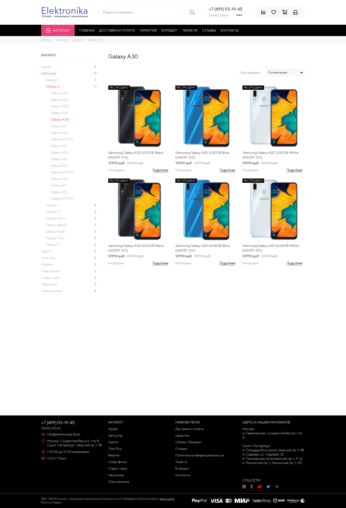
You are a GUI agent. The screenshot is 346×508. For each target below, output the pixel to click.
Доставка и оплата (117, 30)
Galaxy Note (55, 218)
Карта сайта (167, 498)
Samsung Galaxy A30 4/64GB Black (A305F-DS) (136, 248)
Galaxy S (52, 80)
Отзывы (209, 30)
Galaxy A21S (60, 106)
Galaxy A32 (59, 132)
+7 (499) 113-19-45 (225, 9)
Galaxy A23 (59, 113)
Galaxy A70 (59, 179)
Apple (46, 67)
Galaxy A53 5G (62, 172)
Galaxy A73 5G (62, 198)
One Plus (48, 258)
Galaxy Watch (56, 225)
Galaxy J (52, 205)
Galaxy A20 (59, 100)
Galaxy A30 (60, 119)
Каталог (61, 30)
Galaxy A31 (59, 126)
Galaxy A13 (59, 93)
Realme (47, 264)
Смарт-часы (50, 278)
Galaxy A (53, 86)
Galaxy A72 (59, 192)
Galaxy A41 (59, 146)
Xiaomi (46, 251)
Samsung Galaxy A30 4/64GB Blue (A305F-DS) (202, 248)
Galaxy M (53, 212)
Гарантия (148, 30)
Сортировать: (250, 72)
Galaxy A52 (59, 165)
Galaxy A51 (59, 159)
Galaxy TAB (55, 238)
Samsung (48, 73)
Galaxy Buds (55, 231)
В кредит (169, 30)
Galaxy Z (52, 245)
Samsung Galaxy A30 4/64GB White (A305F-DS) (270, 248)
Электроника (51, 291)
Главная (86, 30)
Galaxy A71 (59, 185)
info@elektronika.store (63, 434)
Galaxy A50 (59, 152)
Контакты (230, 30)
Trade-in (189, 30)
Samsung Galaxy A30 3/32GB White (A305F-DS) (270, 154)
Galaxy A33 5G (62, 139)
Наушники (49, 284)
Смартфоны (50, 271)
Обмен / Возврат (188, 442)
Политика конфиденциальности (199, 455)
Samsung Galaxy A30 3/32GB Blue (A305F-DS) (202, 154)
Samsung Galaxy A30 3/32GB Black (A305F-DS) (135, 154)
